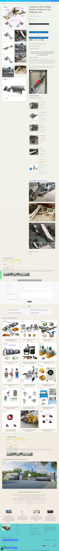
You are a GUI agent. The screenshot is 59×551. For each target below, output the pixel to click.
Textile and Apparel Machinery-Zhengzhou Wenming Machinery (29, 408)
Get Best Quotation (38, 32)
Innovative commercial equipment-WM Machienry (11, 385)
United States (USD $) (6, 547)
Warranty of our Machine (19, 531)
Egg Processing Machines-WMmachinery (48, 340)
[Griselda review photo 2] (13, 274)
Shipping (30, 19)
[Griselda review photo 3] (19, 274)
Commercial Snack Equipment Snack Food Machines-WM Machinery (29, 362)
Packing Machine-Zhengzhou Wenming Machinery (29, 385)
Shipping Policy (18, 534)
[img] (8, 266)
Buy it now (38, 37)
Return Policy (47, 550)
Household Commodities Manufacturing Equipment (10, 430)
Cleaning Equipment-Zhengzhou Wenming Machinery (48, 408)
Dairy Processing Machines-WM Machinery (11, 362)
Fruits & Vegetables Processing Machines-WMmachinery (11, 340)
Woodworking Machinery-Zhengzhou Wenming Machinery (11, 408)
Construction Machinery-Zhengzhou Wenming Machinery (29, 430)
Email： (8, 288)
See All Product (18, 528)
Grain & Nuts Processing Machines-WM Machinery (48, 362)
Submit (30, 301)
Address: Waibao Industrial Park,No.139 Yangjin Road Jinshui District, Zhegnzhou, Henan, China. (36, 534)
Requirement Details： (10, 294)
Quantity (30, 27)
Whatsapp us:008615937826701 (34, 528)
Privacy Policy (35, 550)
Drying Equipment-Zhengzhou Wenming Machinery (48, 385)
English (14, 547)
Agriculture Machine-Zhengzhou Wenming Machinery (48, 430)
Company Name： (9, 286)
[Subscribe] (17, 540)
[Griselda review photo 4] (26, 274)
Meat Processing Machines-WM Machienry (29, 340)
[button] (11, 4)
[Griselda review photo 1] (6, 274)
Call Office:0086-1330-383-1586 (34, 531)
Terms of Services (41, 550)
